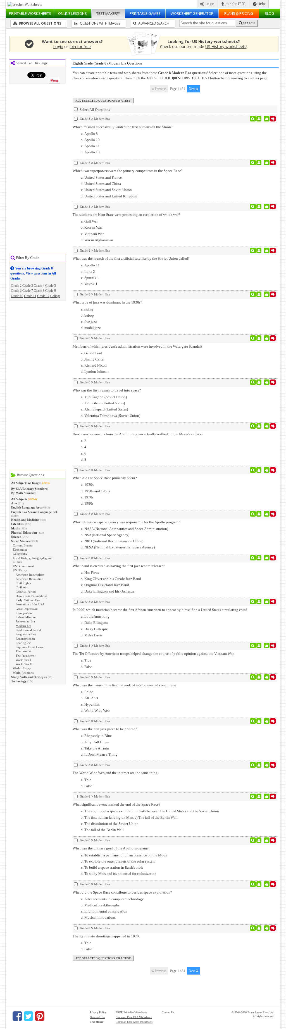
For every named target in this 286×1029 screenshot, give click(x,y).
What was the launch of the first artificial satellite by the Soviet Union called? (131, 258)
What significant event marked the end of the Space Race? (116, 804)
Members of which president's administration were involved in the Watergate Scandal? (137, 346)
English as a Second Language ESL (34, 512)
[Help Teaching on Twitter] (28, 1016)
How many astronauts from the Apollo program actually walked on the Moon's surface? (138, 434)
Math (14, 528)
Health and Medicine (25, 519)
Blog (269, 13)
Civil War (22, 587)
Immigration (24, 613)
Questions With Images (99, 23)
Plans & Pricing (238, 13)
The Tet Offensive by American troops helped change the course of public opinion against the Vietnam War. (153, 653)
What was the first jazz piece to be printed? (105, 729)
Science (16, 536)
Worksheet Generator (192, 13)
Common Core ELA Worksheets (134, 1017)
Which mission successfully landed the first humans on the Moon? (123, 127)
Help (261, 3)
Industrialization (26, 617)
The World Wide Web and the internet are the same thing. (115, 773)
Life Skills (17, 524)
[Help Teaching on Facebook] (17, 1016)
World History (22, 668)
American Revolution (29, 579)
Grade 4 (39, 286)
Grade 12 (43, 296)
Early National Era (28, 600)
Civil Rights (23, 583)
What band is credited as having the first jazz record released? (119, 566)
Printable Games (145, 13)
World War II (24, 664)
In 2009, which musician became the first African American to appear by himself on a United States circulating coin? (160, 610)
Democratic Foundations (31, 596)
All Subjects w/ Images (26, 482)
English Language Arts (26, 507)
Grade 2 (16, 286)
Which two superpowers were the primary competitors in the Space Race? (128, 171)
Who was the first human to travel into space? (107, 390)
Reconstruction (25, 638)
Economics (20, 549)
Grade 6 (16, 291)
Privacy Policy (98, 1012)
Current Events (22, 545)
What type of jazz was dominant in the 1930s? (107, 302)
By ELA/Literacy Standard (29, 488)
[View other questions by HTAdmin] (259, 118)
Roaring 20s (23, 642)
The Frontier (24, 651)
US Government (23, 566)
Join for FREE (235, 3)
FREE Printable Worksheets (131, 1012)
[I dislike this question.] (273, 118)
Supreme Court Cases (29, 647)
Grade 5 (50, 286)
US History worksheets (225, 46)
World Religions (23, 672)
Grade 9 (50, 291)
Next (192, 89)
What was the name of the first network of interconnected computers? (125, 685)
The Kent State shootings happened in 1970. (106, 936)
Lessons (72, 13)
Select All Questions (94, 110)
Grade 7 (27, 291)
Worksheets (30, 13)
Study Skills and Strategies (29, 677)
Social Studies (20, 541)
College (55, 296)
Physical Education (24, 532)
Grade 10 (17, 296)
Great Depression (27, 608)
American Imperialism (30, 574)
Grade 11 (30, 296)
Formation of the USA (30, 604)
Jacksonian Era (25, 621)
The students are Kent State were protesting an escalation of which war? (126, 215)
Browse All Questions (39, 23)
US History (20, 570)
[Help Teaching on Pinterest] (39, 1016)
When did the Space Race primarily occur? (105, 478)
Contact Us (168, 1012)
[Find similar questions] (253, 118)
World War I (23, 660)
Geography (20, 553)
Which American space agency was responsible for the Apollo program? (126, 522)
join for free (80, 46)
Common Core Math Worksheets (134, 1021)
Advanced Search (153, 23)
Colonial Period (26, 591)
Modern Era (23, 625)
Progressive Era (26, 634)
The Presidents (25, 655)
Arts (14, 503)
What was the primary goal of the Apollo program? (111, 848)
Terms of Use (97, 1017)
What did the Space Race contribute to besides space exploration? (122, 892)
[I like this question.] (267, 118)
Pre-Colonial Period (28, 630)
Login (209, 3)
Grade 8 (39, 291)
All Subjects (19, 499)
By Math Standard (23, 493)
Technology (19, 681)
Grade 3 (27, 286)
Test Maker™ (108, 13)
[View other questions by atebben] (259, 206)
